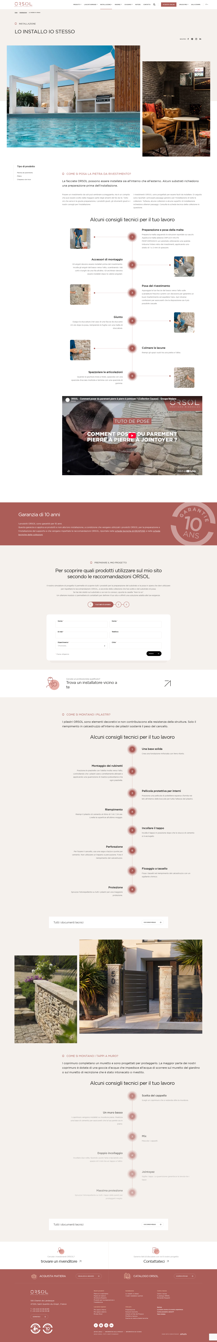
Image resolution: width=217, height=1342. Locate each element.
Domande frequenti (163, 1298)
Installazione (105, 4)
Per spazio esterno (100, 1312)
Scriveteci (36, 1317)
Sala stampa (195, 4)
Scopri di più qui (182, 1276)
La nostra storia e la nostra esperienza (170, 1309)
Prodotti (76, 4)
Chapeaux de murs (24, 179)
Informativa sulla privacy (114, 1331)
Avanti (151, 653)
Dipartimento (63, 642)
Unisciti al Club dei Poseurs (134, 1314)
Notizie (137, 4)
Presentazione (130, 1309)
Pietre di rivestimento (101, 1294)
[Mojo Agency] (183, 1334)
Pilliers (19, 176)
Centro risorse (162, 1294)
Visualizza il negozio (86, 1276)
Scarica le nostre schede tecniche (136, 1318)
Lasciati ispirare (90, 4)
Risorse (117, 4)
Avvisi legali (98, 1331)
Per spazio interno (100, 1309)
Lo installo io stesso (132, 1294)
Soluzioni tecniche (131, 1312)
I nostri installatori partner (134, 1296)
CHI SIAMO (127, 4)
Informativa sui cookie (134, 1331)
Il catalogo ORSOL (163, 1296)
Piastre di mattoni (100, 1296)
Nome (61, 621)
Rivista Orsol (98, 1314)
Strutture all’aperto (100, 1298)
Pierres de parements (25, 173)
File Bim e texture (131, 1316)
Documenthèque (150, 922)
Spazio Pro (183, 4)
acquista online (169, 4)
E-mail (61, 632)
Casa (16, 12)
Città (114, 642)
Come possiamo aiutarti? (165, 1312)
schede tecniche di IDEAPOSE (130, 531)
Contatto (146, 4)
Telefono (115, 632)
